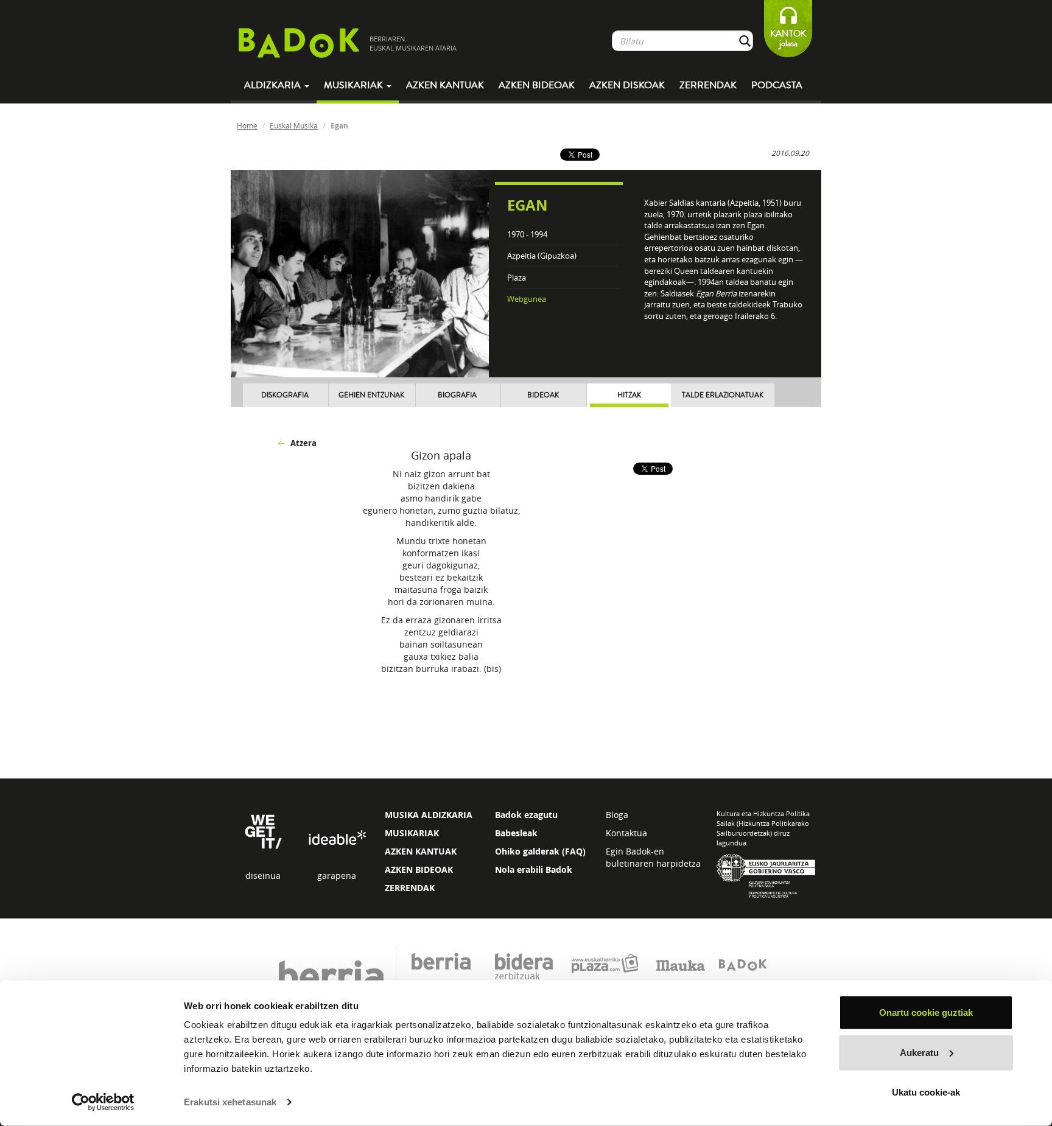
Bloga (617, 814)
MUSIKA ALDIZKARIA (428, 814)
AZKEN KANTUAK (421, 851)
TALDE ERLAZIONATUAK (722, 395)
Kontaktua (626, 833)
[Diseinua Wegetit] (263, 830)
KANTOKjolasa (788, 38)
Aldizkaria (273, 85)
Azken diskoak (627, 85)
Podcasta (776, 85)
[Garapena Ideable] (336, 838)
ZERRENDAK (410, 887)
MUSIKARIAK (412, 833)
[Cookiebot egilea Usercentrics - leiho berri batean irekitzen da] (103, 1102)
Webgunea (526, 298)
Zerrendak (708, 85)
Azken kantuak (445, 85)
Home (247, 125)
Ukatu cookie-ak (926, 1092)
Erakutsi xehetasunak (230, 1102)
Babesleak (516, 833)
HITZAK (629, 395)
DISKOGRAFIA (285, 395)
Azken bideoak (537, 85)
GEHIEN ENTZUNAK (371, 395)
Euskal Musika (294, 125)
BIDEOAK (543, 395)
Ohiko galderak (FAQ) (540, 851)
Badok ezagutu (526, 814)
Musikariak (354, 85)
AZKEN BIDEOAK (419, 869)
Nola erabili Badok (533, 869)
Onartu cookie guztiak (926, 1012)
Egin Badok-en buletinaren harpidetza (653, 857)
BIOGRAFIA (457, 395)
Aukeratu (919, 1052)
